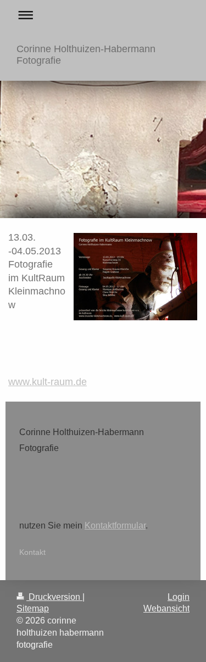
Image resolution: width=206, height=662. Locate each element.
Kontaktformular (115, 525)
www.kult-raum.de (47, 381)
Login (179, 597)
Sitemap (32, 608)
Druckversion (54, 597)
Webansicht (166, 608)
